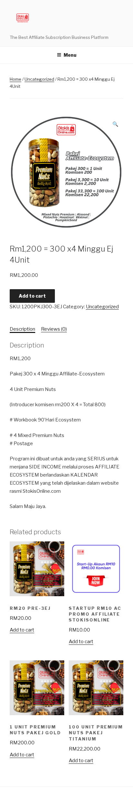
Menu (70, 55)
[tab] (22, 329)
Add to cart (32, 296)
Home (15, 79)
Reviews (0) (54, 329)
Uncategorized (39, 79)
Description (22, 329)
